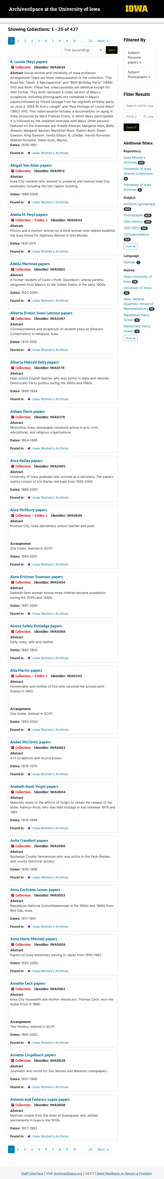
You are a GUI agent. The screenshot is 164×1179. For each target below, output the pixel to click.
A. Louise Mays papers (28, 61)
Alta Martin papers (26, 670)
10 (74, 41)
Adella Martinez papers (30, 263)
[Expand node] (160, 20)
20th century (137, 222)
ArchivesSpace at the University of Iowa (54, 9)
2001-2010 (135, 228)
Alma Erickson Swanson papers (36, 576)
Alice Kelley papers (26, 460)
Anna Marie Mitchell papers (33, 938)
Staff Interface (32, 1173)
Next (103, 41)
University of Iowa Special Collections (138, 173)
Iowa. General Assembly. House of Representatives (139, 304)
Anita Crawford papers (29, 840)
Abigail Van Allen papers (31, 165)
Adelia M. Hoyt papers (29, 214)
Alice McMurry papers (28, 509)
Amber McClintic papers (30, 742)
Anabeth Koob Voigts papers (34, 786)
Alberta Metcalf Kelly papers (34, 362)
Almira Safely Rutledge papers (36, 626)
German (131, 262)
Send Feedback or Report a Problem (124, 1173)
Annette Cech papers (27, 983)
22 (91, 41)
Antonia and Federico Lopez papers (40, 1099)
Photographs (137, 215)
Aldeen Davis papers (27, 411)
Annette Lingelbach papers (33, 1055)
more (129, 246)
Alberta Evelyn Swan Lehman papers (41, 313)
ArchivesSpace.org (68, 1173)
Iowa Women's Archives (50, 153)
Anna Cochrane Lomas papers (35, 889)
